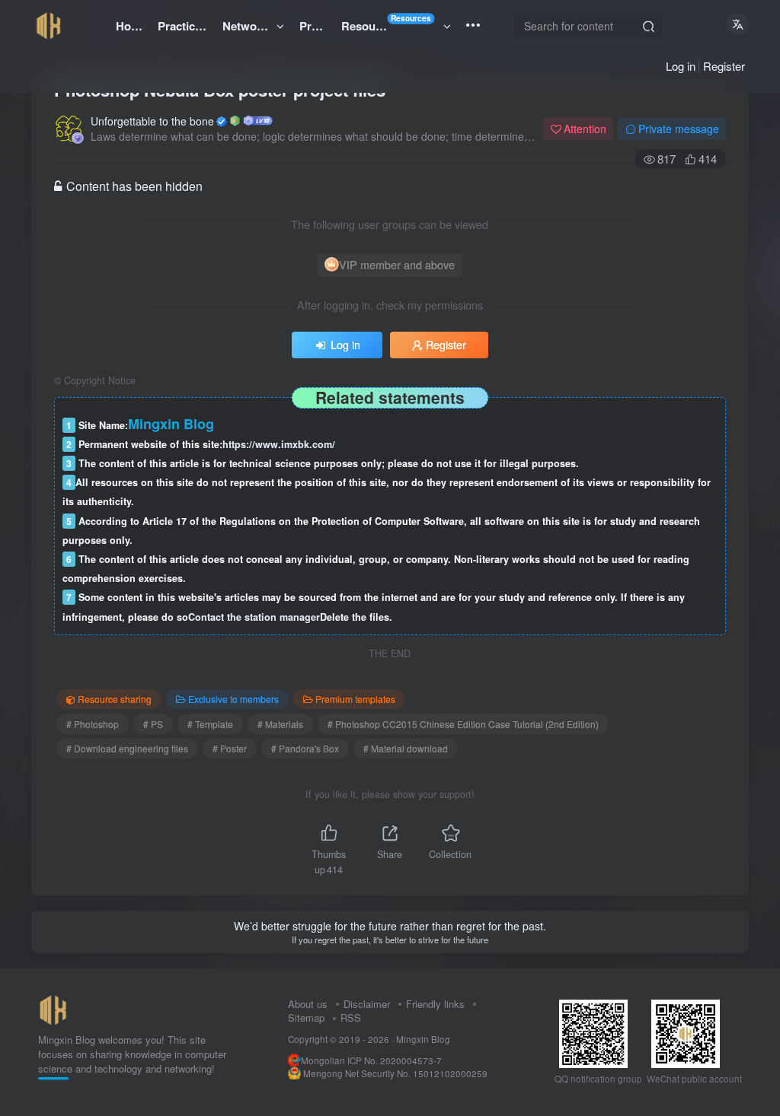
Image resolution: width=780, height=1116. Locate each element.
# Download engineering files (127, 748)
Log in (680, 66)
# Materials (280, 723)
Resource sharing (115, 698)
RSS (350, 1017)
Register (724, 66)
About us (308, 1004)
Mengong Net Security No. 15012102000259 (395, 1073)
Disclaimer (367, 1004)
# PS (153, 723)
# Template (210, 723)
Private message (678, 128)
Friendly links (435, 1004)
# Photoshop (92, 723)
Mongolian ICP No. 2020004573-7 (371, 1060)
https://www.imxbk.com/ (278, 444)
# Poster (230, 748)
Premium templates (355, 698)
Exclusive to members (233, 698)
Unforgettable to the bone (152, 121)
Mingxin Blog (423, 1039)
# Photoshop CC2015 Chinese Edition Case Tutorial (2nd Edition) (463, 723)
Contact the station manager (254, 617)
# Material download (405, 748)
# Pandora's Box (305, 748)
